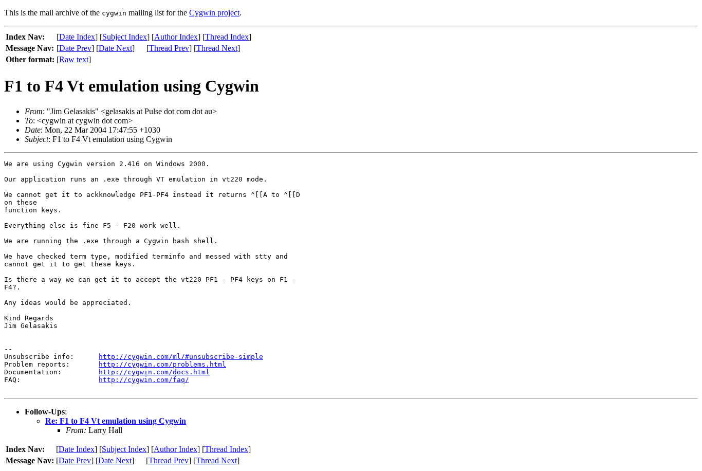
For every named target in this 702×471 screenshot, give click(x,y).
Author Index (176, 36)
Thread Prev (169, 48)
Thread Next (216, 48)
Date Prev (75, 48)
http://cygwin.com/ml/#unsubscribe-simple (181, 356)
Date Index (77, 36)
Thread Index (227, 36)
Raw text (73, 59)
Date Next (115, 48)
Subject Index (124, 36)
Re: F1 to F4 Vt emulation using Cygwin (115, 420)
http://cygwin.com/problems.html (162, 364)
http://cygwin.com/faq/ (144, 380)
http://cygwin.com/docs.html (154, 372)
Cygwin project (214, 12)
